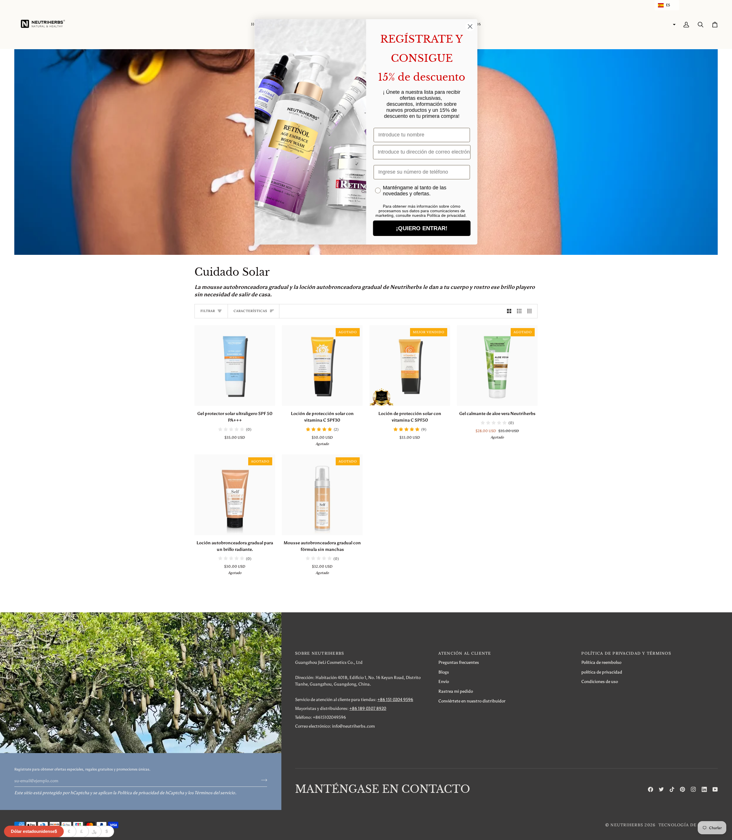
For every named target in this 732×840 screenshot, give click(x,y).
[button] (667, 5)
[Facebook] (650, 789)
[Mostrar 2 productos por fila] (509, 311)
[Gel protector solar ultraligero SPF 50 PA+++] (234, 365)
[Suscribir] (262, 780)
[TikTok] (672, 789)
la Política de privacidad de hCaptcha (149, 792)
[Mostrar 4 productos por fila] (530, 311)
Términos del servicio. (215, 792)
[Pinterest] (682, 789)
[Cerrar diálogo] (470, 26)
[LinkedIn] (704, 789)
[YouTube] (715, 789)
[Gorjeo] (661, 789)
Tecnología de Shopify (688, 824)
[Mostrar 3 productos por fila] (519, 311)
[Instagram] (693, 789)
